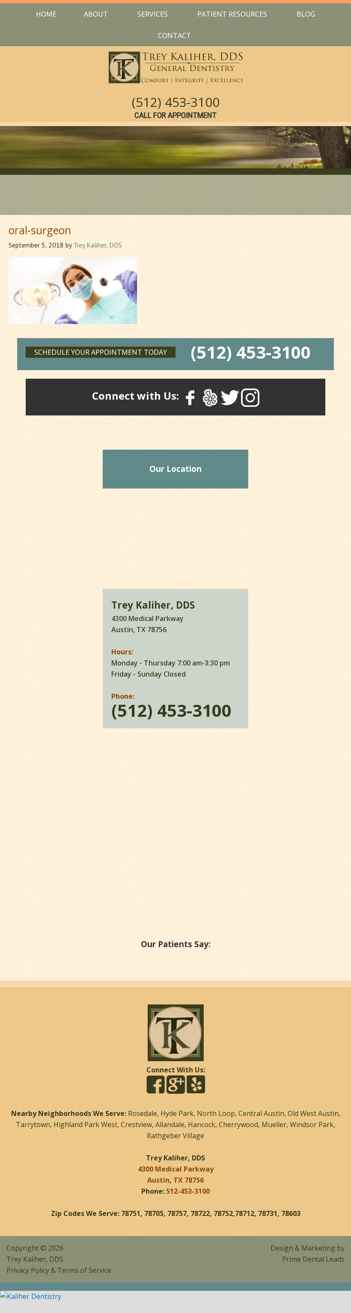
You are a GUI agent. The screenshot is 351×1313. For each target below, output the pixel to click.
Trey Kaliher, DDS (34, 1259)
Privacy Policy (27, 1270)
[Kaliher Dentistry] (175, 1296)
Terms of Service (84, 1270)
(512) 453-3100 (176, 102)
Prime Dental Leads (313, 1259)
